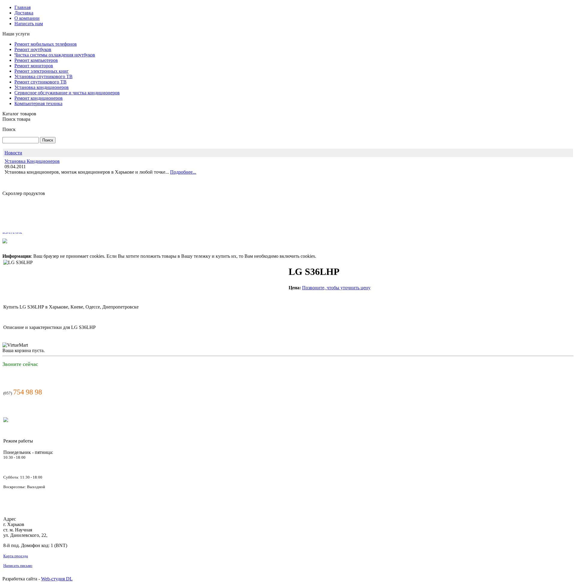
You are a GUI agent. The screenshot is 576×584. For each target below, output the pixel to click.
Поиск (9, 129)
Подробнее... (183, 172)
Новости (13, 152)
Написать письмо (17, 565)
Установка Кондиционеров (32, 161)
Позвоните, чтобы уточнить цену (336, 287)
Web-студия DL (57, 578)
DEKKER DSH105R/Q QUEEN (24, 230)
